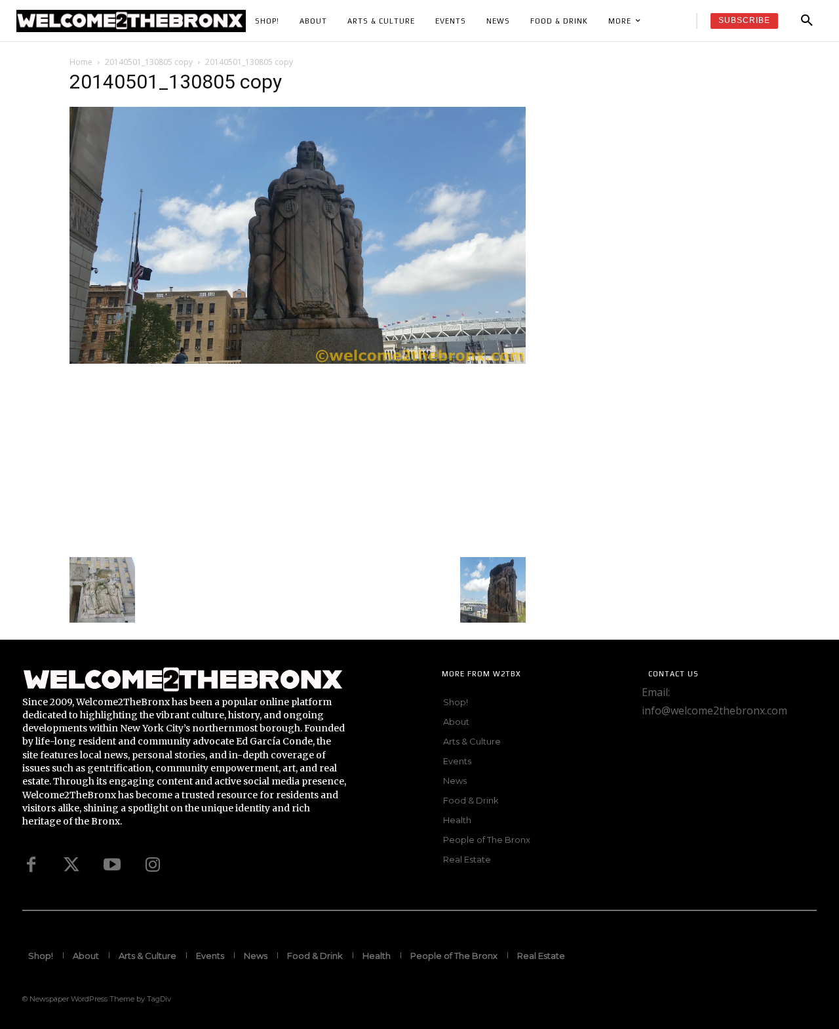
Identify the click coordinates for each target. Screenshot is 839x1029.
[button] (807, 21)
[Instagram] (152, 865)
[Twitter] (71, 865)
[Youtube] (112, 865)
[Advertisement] (297, 459)
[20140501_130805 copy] (297, 360)
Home (80, 62)
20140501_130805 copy (149, 62)
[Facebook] (30, 865)
